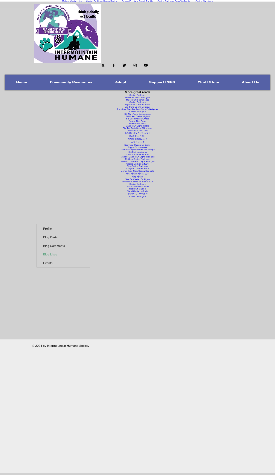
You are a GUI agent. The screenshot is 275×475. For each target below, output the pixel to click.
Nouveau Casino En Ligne (137, 145)
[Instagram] (135, 65)
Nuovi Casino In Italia (137, 191)
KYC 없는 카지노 (137, 136)
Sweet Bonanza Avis (137, 130)
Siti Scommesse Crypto (137, 119)
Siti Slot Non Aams (137, 152)
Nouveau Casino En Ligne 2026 (138, 181)
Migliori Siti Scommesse (137, 100)
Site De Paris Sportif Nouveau (137, 128)
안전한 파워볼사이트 (138, 139)
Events (47, 263)
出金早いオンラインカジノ (137, 133)
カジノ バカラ (137, 142)
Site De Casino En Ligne (137, 179)
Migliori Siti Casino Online (137, 104)
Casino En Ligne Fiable (137, 126)
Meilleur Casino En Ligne (137, 97)
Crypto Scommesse (137, 147)
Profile (47, 228)
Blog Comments (54, 245)
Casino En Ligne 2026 (137, 164)
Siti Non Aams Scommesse (137, 114)
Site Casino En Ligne (137, 166)
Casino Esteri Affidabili (137, 154)
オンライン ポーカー (138, 193)
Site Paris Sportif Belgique (138, 107)
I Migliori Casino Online (137, 168)
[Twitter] (124, 65)
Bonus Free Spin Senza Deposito (137, 171)
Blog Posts (50, 237)
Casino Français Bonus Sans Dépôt (137, 149)
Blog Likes (50, 254)
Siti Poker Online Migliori (138, 116)
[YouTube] (146, 65)
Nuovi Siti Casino (137, 189)
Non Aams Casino (137, 123)
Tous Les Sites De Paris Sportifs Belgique (137, 109)
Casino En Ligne (137, 95)
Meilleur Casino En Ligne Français (137, 157)
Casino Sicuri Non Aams (137, 186)
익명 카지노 (137, 176)
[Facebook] (114, 65)
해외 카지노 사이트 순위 (137, 173)
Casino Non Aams (137, 121)
